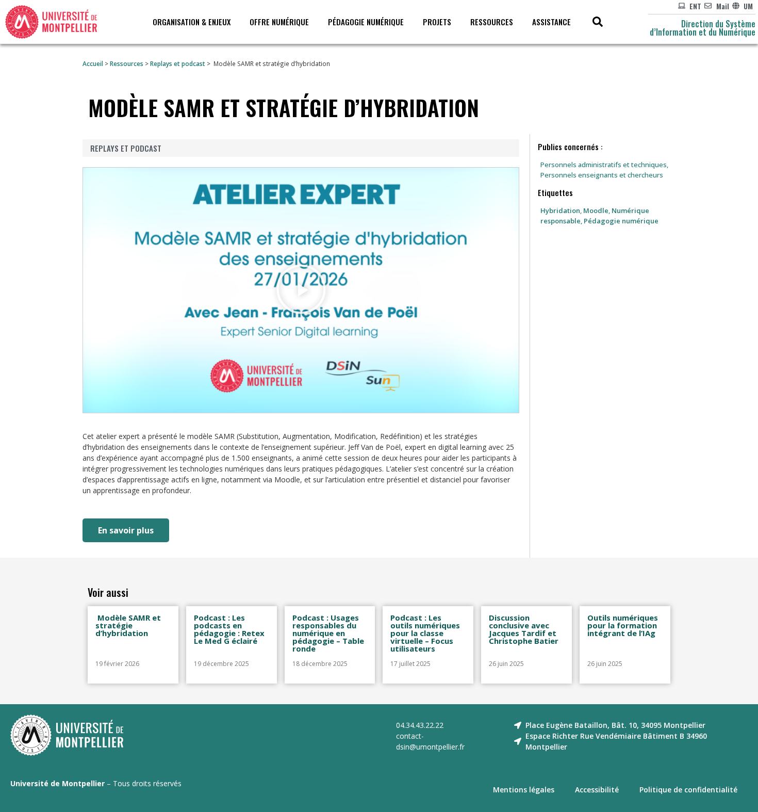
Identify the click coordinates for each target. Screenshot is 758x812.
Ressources (126, 63)
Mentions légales (523, 789)
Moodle (595, 210)
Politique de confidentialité (688, 789)
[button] (301, 290)
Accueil (93, 63)
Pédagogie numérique (621, 220)
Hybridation (560, 210)
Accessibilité (597, 789)
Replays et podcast (177, 63)
